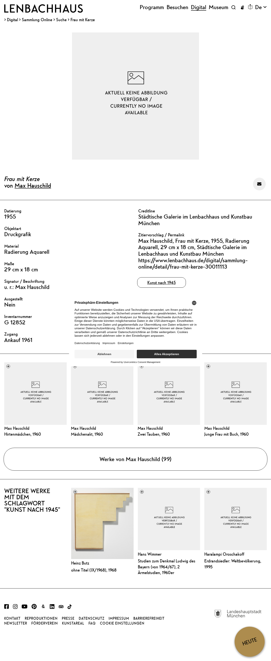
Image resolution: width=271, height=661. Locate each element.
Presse (68, 618)
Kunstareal (73, 623)
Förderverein (44, 623)
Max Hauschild (33, 185)
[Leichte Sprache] (250, 6)
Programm (152, 7)
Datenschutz (91, 618)
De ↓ (261, 7)
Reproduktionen (41, 618)
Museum (218, 7)
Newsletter (15, 623)
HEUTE (250, 641)
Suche (61, 19)
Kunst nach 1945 (161, 282)
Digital (12, 20)
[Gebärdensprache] (242, 7)
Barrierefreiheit (149, 618)
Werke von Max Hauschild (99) (135, 459)
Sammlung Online (37, 20)
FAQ (92, 623)
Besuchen (177, 7)
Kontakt (12, 618)
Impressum (119, 618)
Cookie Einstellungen (122, 623)
